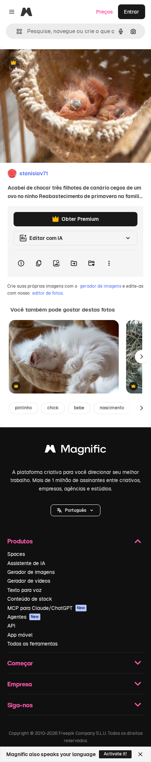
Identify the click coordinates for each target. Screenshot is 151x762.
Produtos (20, 541)
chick (53, 408)
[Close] (140, 754)
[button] (75, 510)
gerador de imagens (100, 286)
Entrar (131, 11)
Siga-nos (20, 705)
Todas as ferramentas (32, 643)
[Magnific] (75, 450)
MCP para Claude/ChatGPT (46, 608)
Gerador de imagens (31, 572)
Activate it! (115, 754)
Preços (104, 11)
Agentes (23, 617)
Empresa (19, 684)
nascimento (112, 408)
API (11, 625)
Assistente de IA (26, 563)
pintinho (23, 408)
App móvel (20, 635)
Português (75, 510)
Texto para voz (24, 590)
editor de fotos (47, 293)
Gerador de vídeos (28, 581)
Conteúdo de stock (29, 599)
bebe (79, 408)
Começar (20, 663)
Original (47, 63)
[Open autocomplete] (16, 31)
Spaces (16, 554)
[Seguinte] (141, 356)
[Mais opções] (109, 263)
